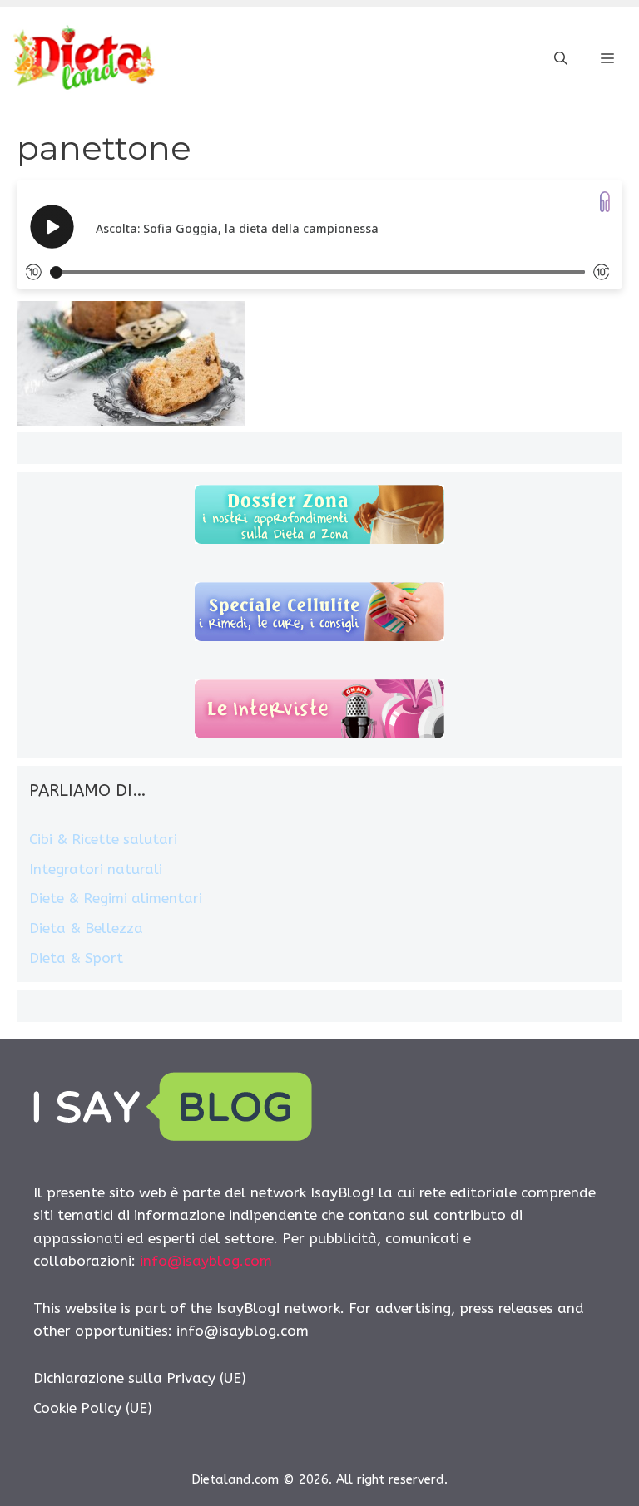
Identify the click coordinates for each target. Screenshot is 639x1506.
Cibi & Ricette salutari (103, 839)
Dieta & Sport (76, 958)
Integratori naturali (95, 869)
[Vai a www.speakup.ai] (605, 201)
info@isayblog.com (206, 1260)
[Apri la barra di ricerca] (560, 59)
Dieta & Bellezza (86, 928)
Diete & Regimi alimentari (115, 898)
